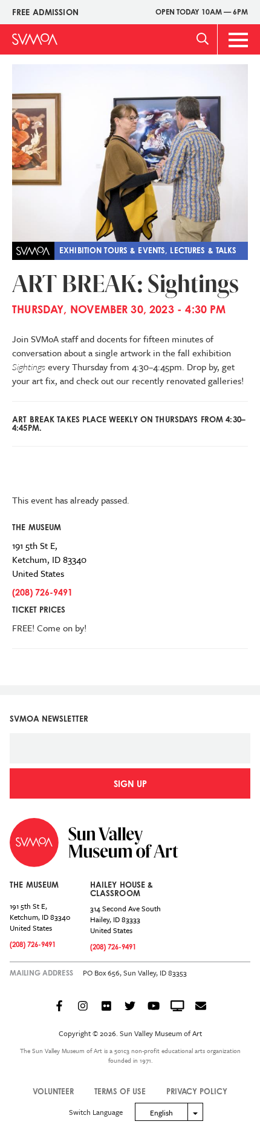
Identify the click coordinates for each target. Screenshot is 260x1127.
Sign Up (130, 784)
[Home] (34, 39)
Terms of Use (120, 1091)
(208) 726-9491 (42, 592)
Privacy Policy (196, 1091)
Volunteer (53, 1091)
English (161, 1112)
